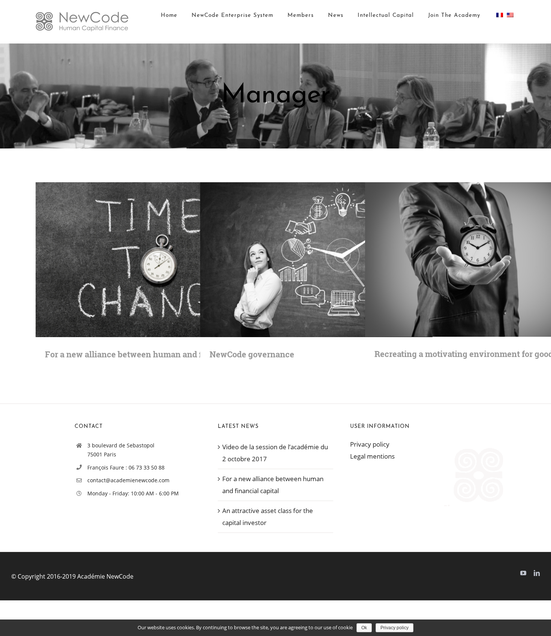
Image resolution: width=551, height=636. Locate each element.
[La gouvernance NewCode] (316, 260)
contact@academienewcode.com (128, 480)
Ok (364, 627)
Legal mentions (372, 456)
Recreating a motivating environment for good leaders (470, 259)
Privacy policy (369, 444)
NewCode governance (305, 259)
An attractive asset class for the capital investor (267, 516)
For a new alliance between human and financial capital (141, 259)
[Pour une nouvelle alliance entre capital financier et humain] (152, 260)
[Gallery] (162, 259)
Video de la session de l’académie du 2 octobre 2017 (275, 452)
